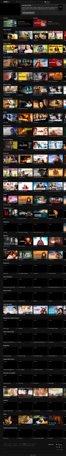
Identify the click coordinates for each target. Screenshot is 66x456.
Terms (28, 443)
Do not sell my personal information (27, 445)
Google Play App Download (59, 445)
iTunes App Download (51, 445)
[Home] (6, 1)
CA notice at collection (7, 445)
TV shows (41, 1)
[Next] (62, 35)
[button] (28, 13)
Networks (48, 1)
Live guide (20, 1)
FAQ (19, 445)
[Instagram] (57, 447)
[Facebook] (59, 447)
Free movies (34, 1)
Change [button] (61, 449)
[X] (62, 447)
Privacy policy (33, 443)
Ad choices (15, 445)
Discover (26, 1)
